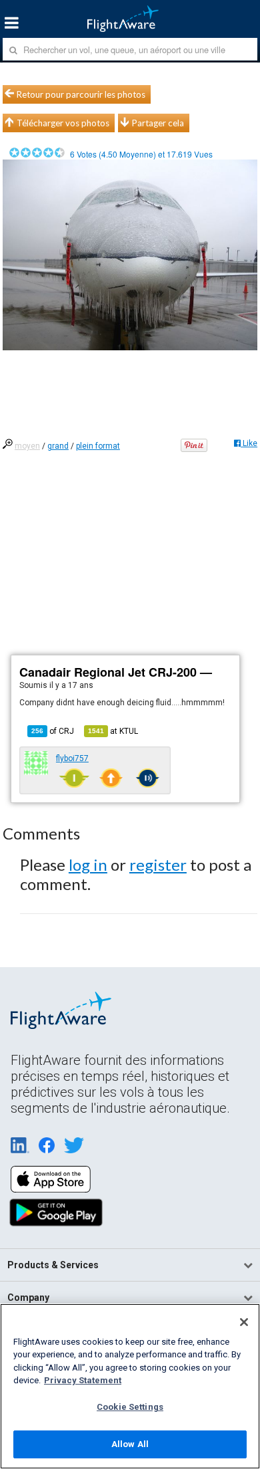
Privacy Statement (82, 1380)
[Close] (244, 1322)
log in (88, 864)
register (158, 864)
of (52, 731)
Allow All (130, 1444)
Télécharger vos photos (63, 123)
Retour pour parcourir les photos (81, 94)
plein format (98, 446)
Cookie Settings (130, 1407)
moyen (27, 446)
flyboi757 (72, 758)
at (113, 731)
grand (58, 446)
